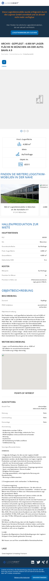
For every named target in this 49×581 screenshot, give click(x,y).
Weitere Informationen (22, 577)
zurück (4, 66)
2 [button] (24, 131)
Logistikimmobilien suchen (24, 32)
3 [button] (28, 131)
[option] (24, 99)
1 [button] (21, 131)
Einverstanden (39, 577)
